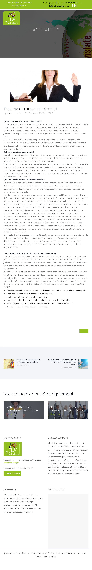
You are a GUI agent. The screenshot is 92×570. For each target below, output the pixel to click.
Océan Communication (46, 556)
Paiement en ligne (12, 473)
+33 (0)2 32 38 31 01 (53, 2)
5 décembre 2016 (34, 113)
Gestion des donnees (65, 553)
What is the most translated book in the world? (22, 410)
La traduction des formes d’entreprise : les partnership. (68, 410)
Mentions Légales (46, 553)
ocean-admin (14, 113)
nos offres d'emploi (11, 463)
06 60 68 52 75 (72, 2)
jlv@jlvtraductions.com (60, 6)
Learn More (12, 414)
